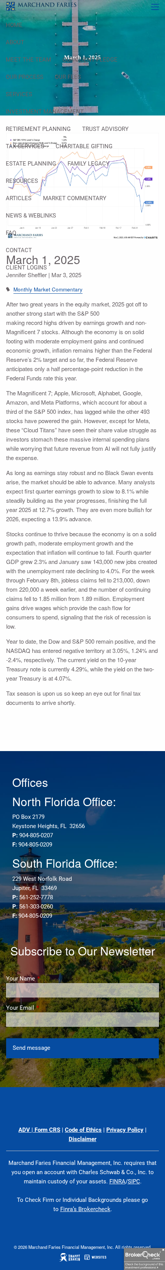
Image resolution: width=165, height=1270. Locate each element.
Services (19, 94)
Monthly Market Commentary (47, 289)
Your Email (47, 1007)
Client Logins (26, 267)
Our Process (24, 77)
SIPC (134, 1181)
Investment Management (45, 111)
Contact (19, 250)
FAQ (11, 232)
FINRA (117, 1181)
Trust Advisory (105, 128)
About (15, 42)
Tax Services (25, 146)
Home (14, 25)
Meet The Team (28, 59)
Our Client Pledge (90, 59)
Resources (22, 180)
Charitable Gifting (84, 146)
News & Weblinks (31, 215)
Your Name (48, 978)
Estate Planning (31, 163)
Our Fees (68, 77)
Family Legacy (88, 163)
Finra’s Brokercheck (85, 1209)
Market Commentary (74, 198)
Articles (18, 198)
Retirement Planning (38, 128)
